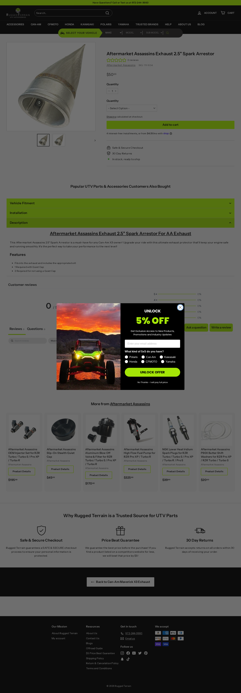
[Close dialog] (180, 307)
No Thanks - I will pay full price (153, 382)
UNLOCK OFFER (152, 372)
